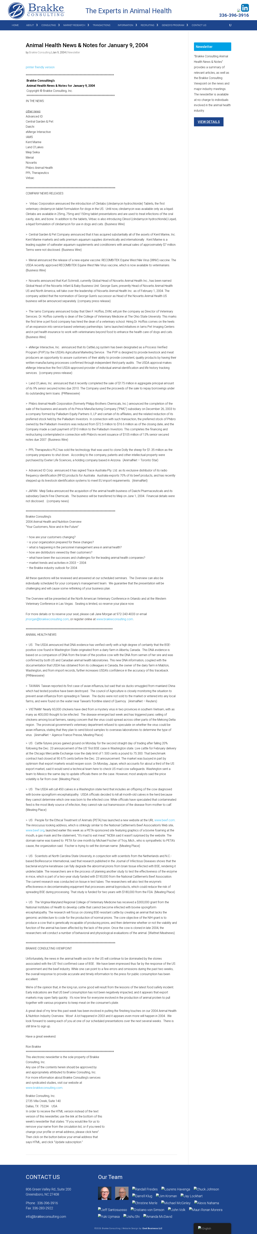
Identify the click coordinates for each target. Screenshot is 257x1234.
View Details (209, 122)
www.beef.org (35, 830)
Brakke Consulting (40, 52)
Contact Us (199, 25)
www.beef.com (164, 820)
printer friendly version (40, 67)
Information (125, 25)
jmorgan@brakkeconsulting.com (47, 619)
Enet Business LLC (152, 1228)
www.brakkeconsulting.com (114, 619)
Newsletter (74, 52)
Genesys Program (173, 25)
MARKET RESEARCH (74, 25)
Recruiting (147, 25)
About (30, 25)
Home (15, 25)
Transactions (101, 25)
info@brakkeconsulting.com (46, 1217)
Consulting (48, 25)
